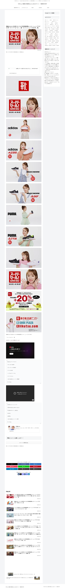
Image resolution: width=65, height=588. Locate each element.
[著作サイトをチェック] (19, 474)
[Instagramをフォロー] (27, 474)
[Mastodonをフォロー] (23, 474)
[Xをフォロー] (21, 474)
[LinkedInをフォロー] (29, 474)
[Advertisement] (23, 18)
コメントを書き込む (23, 442)
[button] (23, 469)
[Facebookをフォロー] (25, 474)
